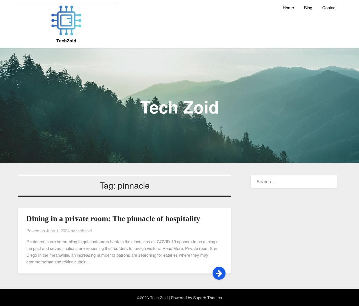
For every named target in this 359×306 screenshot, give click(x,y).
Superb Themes (207, 297)
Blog (308, 7)
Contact (329, 7)
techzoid (84, 230)
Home (288, 7)
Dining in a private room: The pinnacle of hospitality (113, 218)
